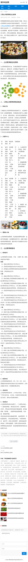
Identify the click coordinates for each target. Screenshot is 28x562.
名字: (3, 544)
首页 (2, 11)
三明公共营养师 (5, 25)
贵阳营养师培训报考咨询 (14, 508)
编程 (2, 6)
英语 (2, 8)
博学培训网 (5, 2)
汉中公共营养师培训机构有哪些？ (16, 493)
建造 (9, 6)
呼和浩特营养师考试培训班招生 (16, 518)
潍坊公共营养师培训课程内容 (15, 498)
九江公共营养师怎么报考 (7, 448)
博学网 (10, 559)
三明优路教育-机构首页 (10, 458)
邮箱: (3, 548)
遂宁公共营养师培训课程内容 (15, 503)
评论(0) (18, 17)
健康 (22, 6)
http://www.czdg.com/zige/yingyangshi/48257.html (15, 435)
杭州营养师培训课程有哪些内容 (16, 513)
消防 (16, 6)
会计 (9, 8)
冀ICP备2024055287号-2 (17, 559)
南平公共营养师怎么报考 (7, 452)
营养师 (5, 11)
